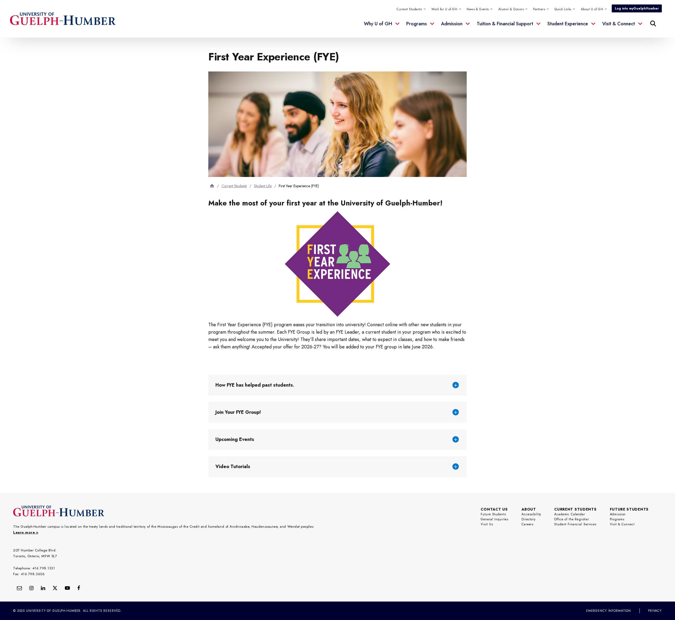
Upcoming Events (234, 439)
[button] (565, 9)
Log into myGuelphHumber (637, 8)
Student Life (263, 186)
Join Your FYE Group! (238, 412)
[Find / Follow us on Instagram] (31, 588)
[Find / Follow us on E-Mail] (19, 588)
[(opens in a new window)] (43, 588)
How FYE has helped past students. (254, 385)
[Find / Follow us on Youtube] (67, 588)
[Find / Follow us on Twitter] (55, 588)
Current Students (234, 186)
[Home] (212, 185)
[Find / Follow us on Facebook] (79, 588)
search (545, 46)
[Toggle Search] (653, 23)
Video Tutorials (232, 466)
